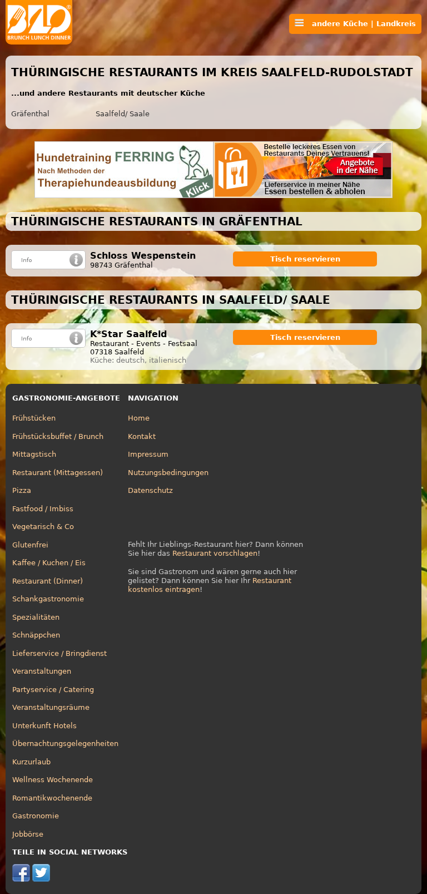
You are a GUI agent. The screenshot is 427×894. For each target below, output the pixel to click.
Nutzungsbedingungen (168, 472)
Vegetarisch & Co (43, 526)
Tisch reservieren (305, 259)
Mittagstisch (34, 454)
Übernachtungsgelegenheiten (65, 743)
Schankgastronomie (48, 599)
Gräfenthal (30, 114)
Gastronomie (35, 816)
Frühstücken (34, 418)
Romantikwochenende (52, 798)
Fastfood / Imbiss (42, 509)
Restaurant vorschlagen (214, 553)
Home (139, 418)
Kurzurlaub (31, 762)
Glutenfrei (30, 545)
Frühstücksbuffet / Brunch (57, 436)
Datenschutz (150, 490)
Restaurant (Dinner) (47, 581)
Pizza (21, 490)
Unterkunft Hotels (44, 726)
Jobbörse (27, 834)
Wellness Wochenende (52, 780)
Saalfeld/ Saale (123, 114)
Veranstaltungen (41, 671)
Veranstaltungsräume (51, 707)
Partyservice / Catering (53, 689)
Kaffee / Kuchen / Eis (49, 563)
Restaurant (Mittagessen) (57, 472)
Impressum (148, 454)
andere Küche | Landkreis (360, 23)
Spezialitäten (35, 617)
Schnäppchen (36, 635)
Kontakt (142, 436)
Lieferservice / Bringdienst (59, 653)
